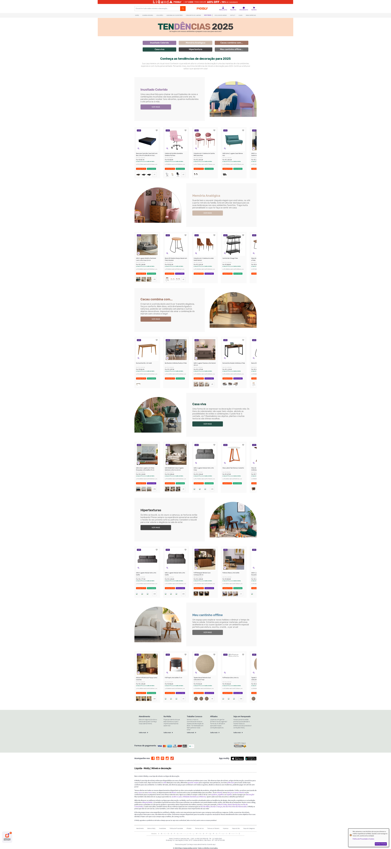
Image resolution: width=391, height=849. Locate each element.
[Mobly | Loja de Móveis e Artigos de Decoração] (202, 8)
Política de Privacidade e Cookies (363, 839)
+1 (154, 174)
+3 (183, 174)
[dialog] (368, 837)
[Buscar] (183, 8)
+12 (154, 279)
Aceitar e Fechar (380, 844)
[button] (138, 148)
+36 (154, 489)
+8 (212, 384)
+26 (212, 489)
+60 (154, 698)
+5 (183, 279)
